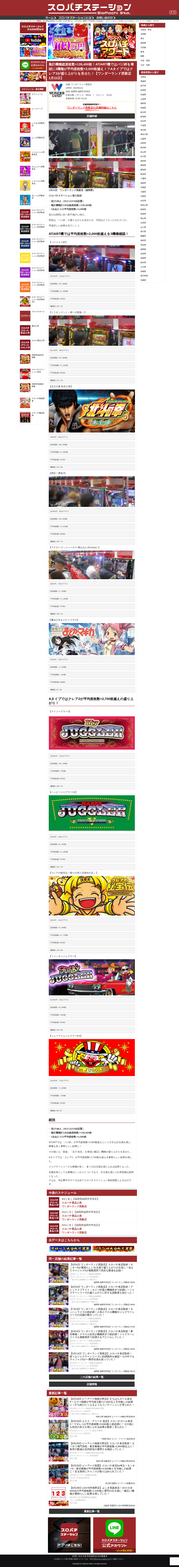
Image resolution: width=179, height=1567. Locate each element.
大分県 (143, 267)
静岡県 (143, 165)
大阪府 (143, 192)
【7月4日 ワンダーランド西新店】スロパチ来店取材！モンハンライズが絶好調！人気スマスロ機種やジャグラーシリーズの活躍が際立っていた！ (102, 1312)
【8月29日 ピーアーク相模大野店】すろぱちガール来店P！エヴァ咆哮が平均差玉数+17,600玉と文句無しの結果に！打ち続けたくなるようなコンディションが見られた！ (102, 1402)
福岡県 (143, 249)
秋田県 (143, 90)
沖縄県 (143, 280)
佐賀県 (143, 254)
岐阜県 (143, 174)
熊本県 (143, 262)
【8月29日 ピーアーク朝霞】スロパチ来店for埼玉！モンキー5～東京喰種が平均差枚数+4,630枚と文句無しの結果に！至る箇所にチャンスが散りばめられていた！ (102, 1468)
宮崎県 (143, 271)
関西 (142, 56)
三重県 (143, 178)
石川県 (143, 156)
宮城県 (143, 95)
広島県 (143, 223)
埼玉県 (143, 121)
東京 (142, 38)
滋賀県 (143, 183)
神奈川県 (144, 134)
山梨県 (143, 139)
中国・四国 (145, 61)
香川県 (143, 231)
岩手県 (143, 86)
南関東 (143, 43)
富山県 (143, 152)
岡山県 (143, 218)
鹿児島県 (144, 276)
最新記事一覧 (92, 1511)
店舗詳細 (92, 116)
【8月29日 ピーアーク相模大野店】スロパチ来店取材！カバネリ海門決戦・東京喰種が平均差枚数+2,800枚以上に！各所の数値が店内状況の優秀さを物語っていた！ (102, 1446)
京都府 (143, 187)
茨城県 (143, 108)
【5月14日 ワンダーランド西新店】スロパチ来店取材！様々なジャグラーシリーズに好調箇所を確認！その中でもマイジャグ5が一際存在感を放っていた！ (102, 1356)
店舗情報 (92, 1384)
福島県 (143, 103)
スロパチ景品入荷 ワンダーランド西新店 (74, 1204)
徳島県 (143, 240)
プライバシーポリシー (101, 1559)
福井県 (143, 161)
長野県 (143, 143)
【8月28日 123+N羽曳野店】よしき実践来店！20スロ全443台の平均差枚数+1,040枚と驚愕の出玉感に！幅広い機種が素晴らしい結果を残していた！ (102, 1490)
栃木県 (143, 112)
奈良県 (143, 201)
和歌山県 (144, 205)
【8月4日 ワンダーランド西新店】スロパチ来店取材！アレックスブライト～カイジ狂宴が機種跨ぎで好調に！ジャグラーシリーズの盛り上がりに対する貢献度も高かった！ (102, 1289)
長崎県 (143, 258)
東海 (142, 52)
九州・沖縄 (145, 65)
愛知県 (143, 170)
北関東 (143, 34)
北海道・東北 (145, 30)
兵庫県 (143, 196)
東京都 (143, 130)
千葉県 (143, 125)
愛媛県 (143, 236)
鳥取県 (143, 209)
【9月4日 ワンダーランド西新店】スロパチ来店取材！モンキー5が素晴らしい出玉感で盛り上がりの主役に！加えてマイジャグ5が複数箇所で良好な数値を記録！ (101, 1267)
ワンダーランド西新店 (34, 21)
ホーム (23, 21)
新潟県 (143, 147)
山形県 (143, 99)
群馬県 (143, 117)
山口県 (143, 227)
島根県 (143, 214)
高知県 (143, 245)
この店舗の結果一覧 (92, 1377)
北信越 (143, 47)
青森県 (143, 81)
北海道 (143, 77)
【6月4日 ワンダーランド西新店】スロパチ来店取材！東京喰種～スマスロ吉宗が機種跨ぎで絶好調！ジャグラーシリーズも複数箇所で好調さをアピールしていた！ (102, 1334)
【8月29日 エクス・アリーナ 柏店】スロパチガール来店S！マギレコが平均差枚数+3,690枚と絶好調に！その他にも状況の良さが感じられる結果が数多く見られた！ (102, 1424)
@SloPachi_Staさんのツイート (33, 429)
